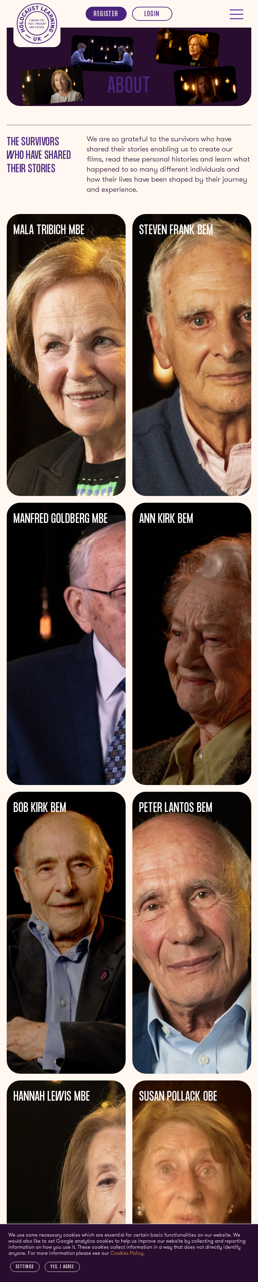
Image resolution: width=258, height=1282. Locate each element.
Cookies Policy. (127, 1253)
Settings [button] (25, 1267)
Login (152, 14)
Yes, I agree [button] (62, 1267)
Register (106, 14)
